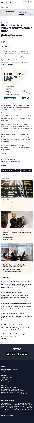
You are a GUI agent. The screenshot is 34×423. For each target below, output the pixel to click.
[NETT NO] (3, 2)
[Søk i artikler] (10, 2)
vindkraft (29, 170)
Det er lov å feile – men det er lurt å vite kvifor (16, 281)
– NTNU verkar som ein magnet (12, 292)
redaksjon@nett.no (12, 390)
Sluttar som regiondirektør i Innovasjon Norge (17, 303)
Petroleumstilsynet (7, 170)
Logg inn (23, 1)
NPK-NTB (3, 41)
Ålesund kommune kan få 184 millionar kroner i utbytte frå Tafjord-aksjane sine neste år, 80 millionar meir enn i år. (16, 318)
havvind (23, 170)
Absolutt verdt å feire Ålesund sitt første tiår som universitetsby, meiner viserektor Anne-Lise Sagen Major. (15, 297)
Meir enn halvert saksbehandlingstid (14, 334)
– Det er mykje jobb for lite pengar (13, 324)
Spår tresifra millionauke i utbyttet (13, 313)
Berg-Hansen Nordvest (10, 207)
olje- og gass (16, 170)
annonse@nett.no (11, 392)
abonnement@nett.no (14, 394)
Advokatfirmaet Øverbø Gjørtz (12, 271)
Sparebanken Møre (8, 239)
